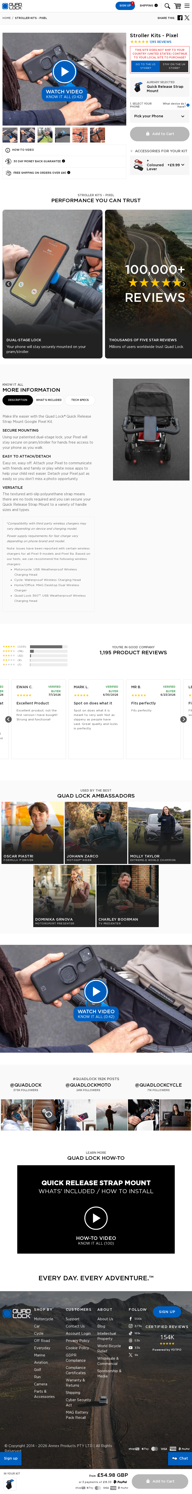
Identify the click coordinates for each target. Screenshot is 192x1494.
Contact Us (75, 1326)
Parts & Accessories (44, 1394)
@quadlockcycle (158, 1085)
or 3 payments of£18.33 (95, 1482)
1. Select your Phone (141, 105)
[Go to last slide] (8, 284)
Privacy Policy (78, 1341)
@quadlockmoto (88, 1085)
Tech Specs (80, 400)
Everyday (42, 1348)
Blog (101, 1326)
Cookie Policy (77, 1348)
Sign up (11, 1458)
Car (37, 1326)
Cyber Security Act (78, 1402)
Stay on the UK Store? (174, 66)
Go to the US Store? (146, 66)
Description (17, 400)
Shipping (147, 5)
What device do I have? (174, 105)
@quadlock (26, 1085)
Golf (37, 1370)
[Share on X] (187, 17)
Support (73, 1319)
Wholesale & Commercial (108, 1361)
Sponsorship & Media (109, 1373)
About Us (105, 1319)
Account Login (78, 1333)
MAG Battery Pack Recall (77, 1415)
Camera (40, 1384)
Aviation (41, 1362)
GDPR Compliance (76, 1358)
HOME (6, 18)
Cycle (39, 1333)
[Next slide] (183, 284)
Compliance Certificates (76, 1370)
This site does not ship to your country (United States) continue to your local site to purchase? (159, 54)
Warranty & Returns (75, 1383)
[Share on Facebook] (180, 17)
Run (37, 1377)
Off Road (42, 1341)
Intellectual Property (106, 1336)
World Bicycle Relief (109, 1348)
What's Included (49, 400)
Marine (39, 1355)
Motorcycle (43, 1319)
